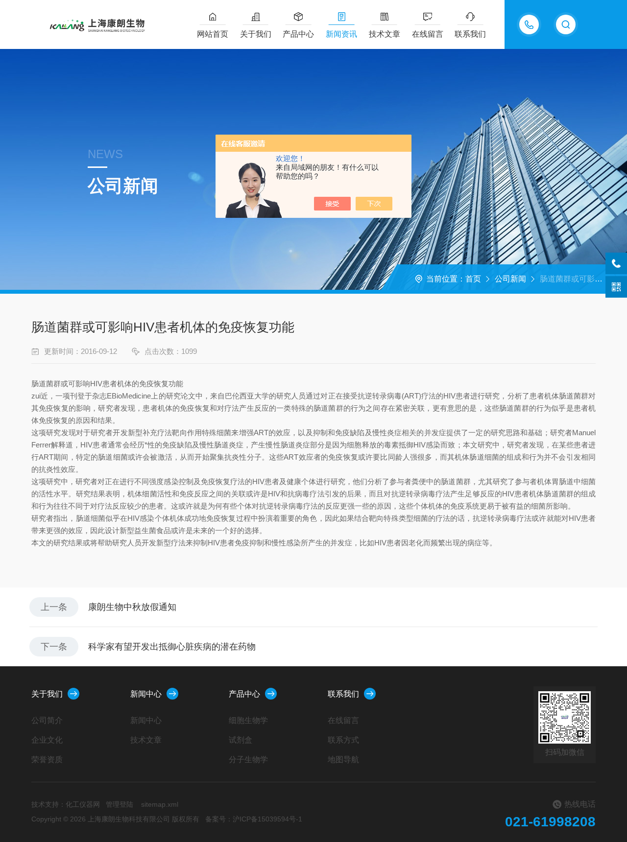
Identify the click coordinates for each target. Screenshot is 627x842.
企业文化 (47, 740)
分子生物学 (248, 759)
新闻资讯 (341, 34)
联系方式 (343, 740)
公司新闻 (510, 279)
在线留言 (427, 34)
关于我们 (255, 34)
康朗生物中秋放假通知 (132, 607)
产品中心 (298, 34)
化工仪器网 (83, 804)
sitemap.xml (159, 804)
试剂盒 (240, 740)
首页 (473, 279)
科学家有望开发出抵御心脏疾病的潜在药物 (172, 647)
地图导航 (343, 759)
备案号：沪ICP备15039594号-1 (253, 819)
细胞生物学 (248, 720)
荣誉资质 (47, 759)
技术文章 (384, 34)
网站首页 (212, 34)
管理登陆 (119, 804)
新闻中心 (146, 694)
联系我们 (470, 34)
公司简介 (47, 720)
